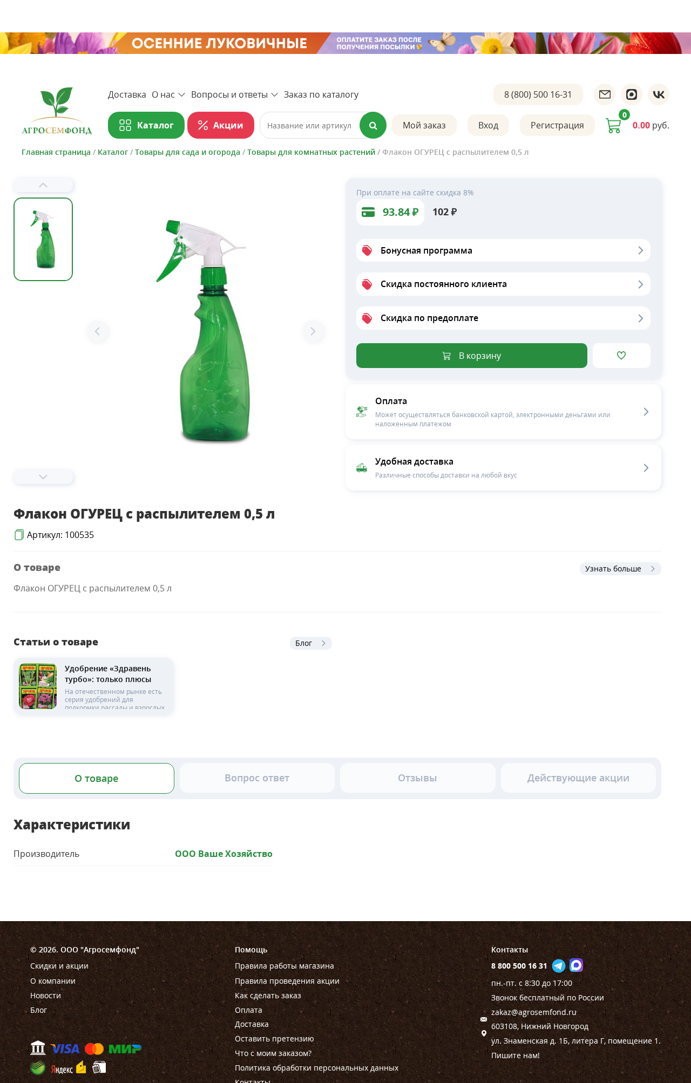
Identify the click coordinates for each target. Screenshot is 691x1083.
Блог (303, 643)
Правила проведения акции (287, 981)
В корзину (480, 356)
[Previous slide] (43, 185)
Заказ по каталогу (321, 94)
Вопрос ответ (257, 777)
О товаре (96, 778)
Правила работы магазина (284, 966)
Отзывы (417, 777)
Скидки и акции (59, 966)
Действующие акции (578, 777)
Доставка (127, 94)
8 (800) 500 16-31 (538, 94)
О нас (163, 94)
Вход (488, 125)
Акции (228, 125)
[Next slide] (43, 477)
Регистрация (557, 125)
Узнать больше (613, 568)
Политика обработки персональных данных (316, 1067)
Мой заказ (424, 125)
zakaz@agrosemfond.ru (534, 1012)
